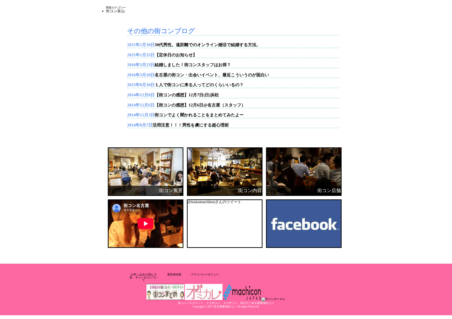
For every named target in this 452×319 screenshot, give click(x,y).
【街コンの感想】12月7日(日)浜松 (187, 95)
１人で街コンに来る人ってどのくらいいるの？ (199, 84)
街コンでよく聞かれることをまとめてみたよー (199, 115)
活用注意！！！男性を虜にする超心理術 (191, 125)
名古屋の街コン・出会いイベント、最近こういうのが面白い (212, 75)
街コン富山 (115, 11)
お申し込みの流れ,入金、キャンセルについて (143, 277)
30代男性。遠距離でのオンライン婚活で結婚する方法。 (208, 44)
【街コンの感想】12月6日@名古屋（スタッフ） (200, 105)
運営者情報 (174, 274)
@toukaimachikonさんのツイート (214, 202)
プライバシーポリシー (205, 274)
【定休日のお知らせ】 (176, 54)
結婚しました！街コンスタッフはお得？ (193, 64)
